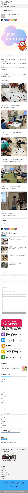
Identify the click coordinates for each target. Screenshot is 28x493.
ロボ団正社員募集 (4, 476)
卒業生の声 (4, 421)
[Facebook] (16, 487)
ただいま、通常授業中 (6, 232)
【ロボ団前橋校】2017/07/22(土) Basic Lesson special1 (17, 240)
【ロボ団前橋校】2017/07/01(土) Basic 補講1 (17, 255)
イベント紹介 (3, 366)
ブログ (3, 400)
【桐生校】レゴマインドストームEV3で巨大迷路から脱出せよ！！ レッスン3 (17, 248)
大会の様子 (4, 425)
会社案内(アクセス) (4, 468)
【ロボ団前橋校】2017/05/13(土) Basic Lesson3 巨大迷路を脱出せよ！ (18, 264)
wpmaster (4, 220)
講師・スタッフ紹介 (4, 472)
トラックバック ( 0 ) (14, 274)
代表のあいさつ (4, 470)
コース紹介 (4, 388)
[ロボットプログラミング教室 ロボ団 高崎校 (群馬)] (6, 2)
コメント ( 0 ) (14, 276)
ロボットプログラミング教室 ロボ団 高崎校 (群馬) (16, 491)
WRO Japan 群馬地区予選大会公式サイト (9, 442)
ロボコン (4, 404)
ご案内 (3, 392)
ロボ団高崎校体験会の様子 (7, 413)
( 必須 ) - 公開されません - (8, 291)
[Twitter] (14, 487)
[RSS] (12, 487)
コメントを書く (5, 221)
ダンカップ (4, 396)
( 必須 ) (4, 287)
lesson (4, 223)
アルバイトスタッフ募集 (5, 474)
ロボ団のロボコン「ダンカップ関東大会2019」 (10, 233)
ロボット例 (4, 408)
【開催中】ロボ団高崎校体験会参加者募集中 (10, 368)
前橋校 (3, 417)
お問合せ (2, 478)
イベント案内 (4, 383)
